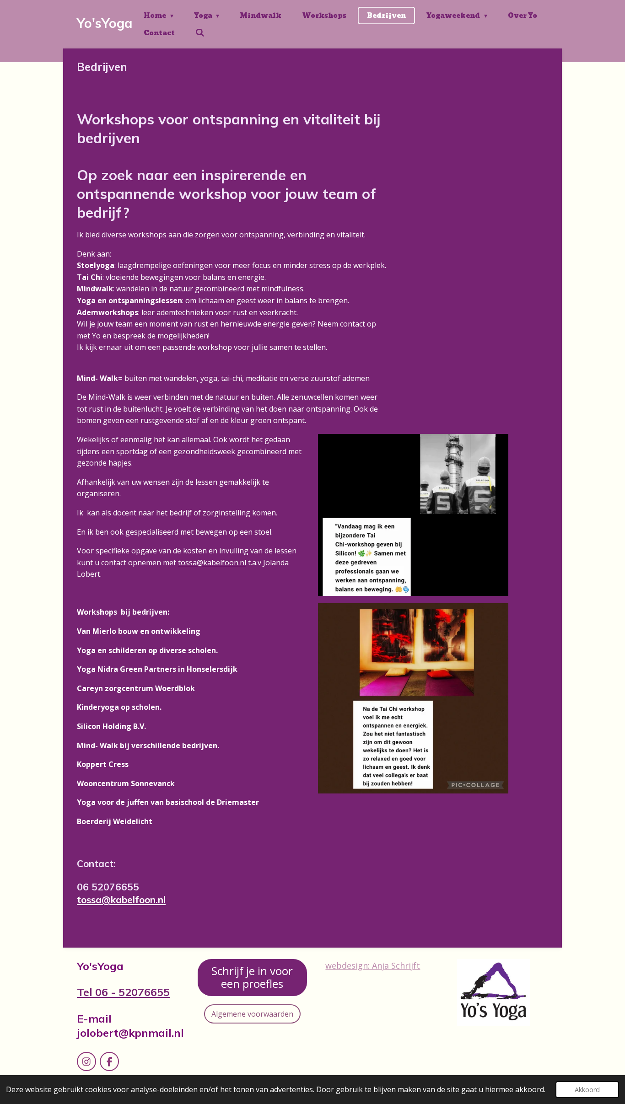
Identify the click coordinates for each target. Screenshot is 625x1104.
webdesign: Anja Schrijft (372, 965)
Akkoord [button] (587, 1089)
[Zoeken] (200, 33)
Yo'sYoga (104, 23)
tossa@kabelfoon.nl (212, 562)
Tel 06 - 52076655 (123, 992)
